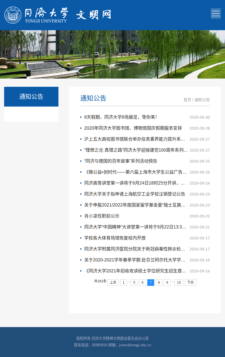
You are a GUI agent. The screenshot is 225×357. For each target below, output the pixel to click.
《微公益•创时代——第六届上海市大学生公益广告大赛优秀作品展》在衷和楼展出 (147, 172)
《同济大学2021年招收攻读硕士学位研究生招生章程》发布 (147, 271)
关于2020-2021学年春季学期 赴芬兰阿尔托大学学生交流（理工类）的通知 (147, 260)
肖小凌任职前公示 (147, 216)
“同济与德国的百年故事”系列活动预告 (147, 161)
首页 (187, 99)
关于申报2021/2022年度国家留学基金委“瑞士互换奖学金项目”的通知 (147, 205)
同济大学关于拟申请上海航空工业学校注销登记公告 (147, 194)
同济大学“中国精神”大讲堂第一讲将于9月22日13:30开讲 (147, 227)
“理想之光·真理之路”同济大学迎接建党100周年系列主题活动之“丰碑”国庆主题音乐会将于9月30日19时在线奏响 (147, 150)
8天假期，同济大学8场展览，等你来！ (147, 117)
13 (179, 283)
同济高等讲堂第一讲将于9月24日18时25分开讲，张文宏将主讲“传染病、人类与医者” (147, 183)
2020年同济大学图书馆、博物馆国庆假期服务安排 (147, 128)
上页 (113, 283)
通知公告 (202, 99)
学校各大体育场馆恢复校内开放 (147, 238)
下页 (190, 283)
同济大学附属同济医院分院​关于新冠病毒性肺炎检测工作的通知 (147, 249)
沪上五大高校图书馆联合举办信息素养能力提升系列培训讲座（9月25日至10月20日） (147, 139)
